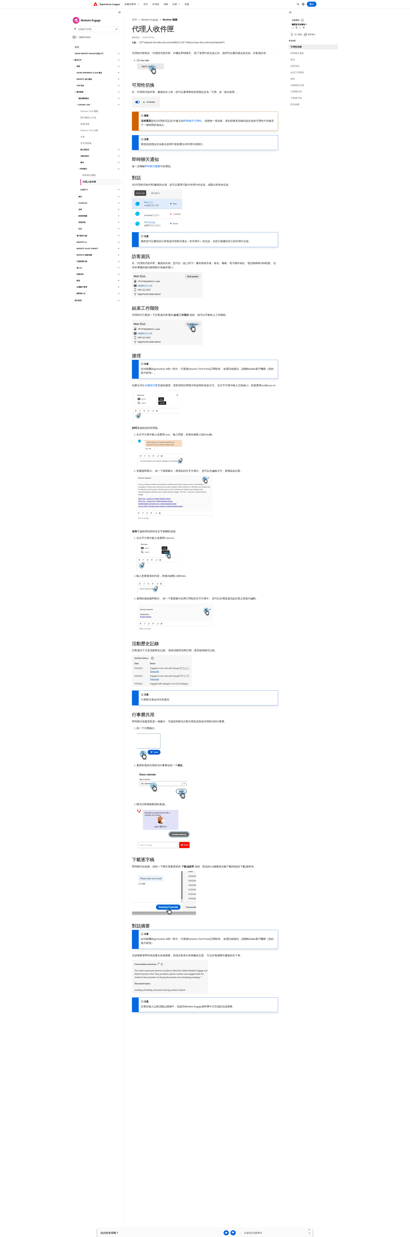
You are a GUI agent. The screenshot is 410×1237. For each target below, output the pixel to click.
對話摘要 (295, 104)
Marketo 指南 (170, 19)
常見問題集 (86, 143)
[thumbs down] (233, 1232)
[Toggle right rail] (290, 12)
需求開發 (79, 92)
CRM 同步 (80, 85)
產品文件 (78, 60)
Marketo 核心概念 (84, 79)
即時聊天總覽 (152, 166)
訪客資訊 (295, 66)
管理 (78, 66)
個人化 (79, 268)
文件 (134, 19)
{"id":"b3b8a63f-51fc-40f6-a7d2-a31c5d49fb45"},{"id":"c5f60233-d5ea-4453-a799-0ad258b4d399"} (182, 42)
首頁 (77, 47)
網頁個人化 (81, 293)
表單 (80, 209)
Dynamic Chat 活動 (89, 130)
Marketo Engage (149, 19)
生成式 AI (84, 189)
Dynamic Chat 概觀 (89, 111)
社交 (80, 229)
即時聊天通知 (297, 53)
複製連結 (311, 34)
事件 (80, 197)
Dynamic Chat (84, 105)
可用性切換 (296, 46)
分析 (82, 136)
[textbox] (96, 29)
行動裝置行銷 (82, 261)
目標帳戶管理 (82, 287)
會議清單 (84, 123)
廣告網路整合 (83, 98)
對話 (293, 59)
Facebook (82, 203)
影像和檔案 (82, 216)
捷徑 (293, 78)
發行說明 (78, 300)
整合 (82, 162)
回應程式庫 (151, 385)
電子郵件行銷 (82, 236)
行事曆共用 (296, 91)
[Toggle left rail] (119, 12)
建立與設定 (84, 149)
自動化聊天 (84, 156)
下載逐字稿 (296, 98)
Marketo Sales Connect (87, 248)
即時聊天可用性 (192, 120)
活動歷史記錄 (297, 85)
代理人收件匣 (89, 181)
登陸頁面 (82, 222)
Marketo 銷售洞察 (84, 255)
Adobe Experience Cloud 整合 (89, 73)
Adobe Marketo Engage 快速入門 (89, 53)
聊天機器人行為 (88, 117)
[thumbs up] (226, 1232)
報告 (78, 280)
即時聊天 (83, 169)
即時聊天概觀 (89, 175)
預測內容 (80, 274)
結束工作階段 (297, 72)
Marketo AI (82, 242)
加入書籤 (298, 34)
